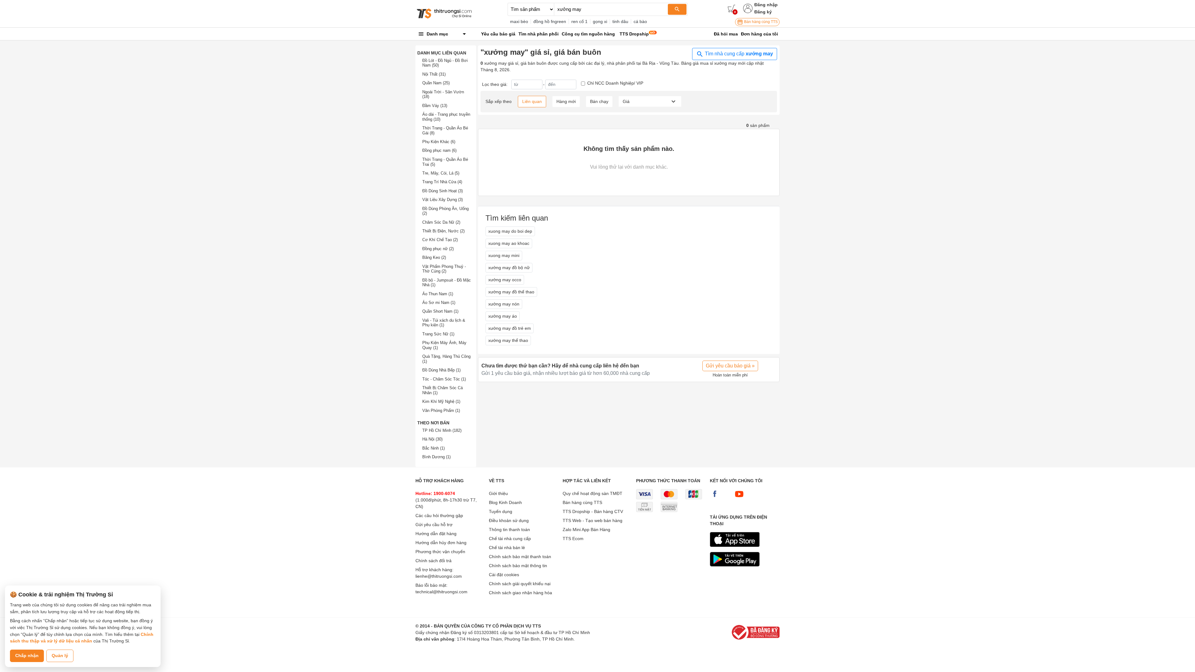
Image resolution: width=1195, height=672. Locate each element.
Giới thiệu (498, 493)
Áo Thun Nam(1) (437, 294)
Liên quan (532, 101)
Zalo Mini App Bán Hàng (586, 529)
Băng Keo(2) (434, 257)
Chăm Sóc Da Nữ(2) (441, 222)
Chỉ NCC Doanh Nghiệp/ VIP (615, 83)
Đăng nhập (766, 4)
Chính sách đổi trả (433, 560)
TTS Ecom (573, 538)
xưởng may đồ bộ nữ (509, 267)
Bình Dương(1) (436, 457)
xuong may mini (503, 255)
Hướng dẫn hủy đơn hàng (440, 542)
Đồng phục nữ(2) (438, 248)
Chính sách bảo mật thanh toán (520, 556)
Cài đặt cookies (504, 574)
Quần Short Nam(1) (440, 311)
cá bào (640, 21)
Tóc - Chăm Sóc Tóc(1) (444, 379)
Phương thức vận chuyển (440, 551)
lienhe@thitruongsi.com (438, 576)
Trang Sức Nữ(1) (438, 334)
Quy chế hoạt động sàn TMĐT (592, 493)
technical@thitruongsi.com (441, 591)
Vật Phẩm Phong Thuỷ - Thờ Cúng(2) (444, 269)
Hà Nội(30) (432, 439)
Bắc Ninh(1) (433, 448)
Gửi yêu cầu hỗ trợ (433, 524)
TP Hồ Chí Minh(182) (442, 430)
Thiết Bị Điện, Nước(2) (443, 231)
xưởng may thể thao (508, 340)
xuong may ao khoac (508, 243)
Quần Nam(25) (436, 83)
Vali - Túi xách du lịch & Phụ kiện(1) (443, 323)
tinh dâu (620, 21)
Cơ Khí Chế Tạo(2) (440, 239)
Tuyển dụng (500, 511)
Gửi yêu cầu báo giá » (730, 365)
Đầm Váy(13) (434, 105)
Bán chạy (599, 101)
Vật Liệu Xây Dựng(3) (442, 199)
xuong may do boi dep (510, 231)
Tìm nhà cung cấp (738, 53)
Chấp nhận (27, 655)
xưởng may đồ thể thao (511, 291)
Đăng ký (763, 11)
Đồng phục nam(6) (439, 150)
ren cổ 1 (579, 21)
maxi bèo (519, 21)
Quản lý (60, 655)
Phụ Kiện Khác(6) (438, 141)
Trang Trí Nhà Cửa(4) (442, 182)
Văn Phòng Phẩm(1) (441, 410)
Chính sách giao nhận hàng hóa (520, 592)
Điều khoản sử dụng (509, 520)
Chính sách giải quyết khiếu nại (520, 583)
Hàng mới (566, 101)
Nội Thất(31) (434, 74)
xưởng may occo (504, 279)
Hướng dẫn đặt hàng (436, 533)
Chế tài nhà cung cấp (510, 538)
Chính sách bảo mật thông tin (518, 565)
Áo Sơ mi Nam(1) (438, 302)
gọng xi (600, 21)
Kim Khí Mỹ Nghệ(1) (441, 401)
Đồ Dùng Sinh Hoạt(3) (442, 191)
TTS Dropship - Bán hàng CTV (593, 511)
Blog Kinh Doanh (505, 502)
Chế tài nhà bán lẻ (507, 547)
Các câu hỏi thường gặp (439, 515)
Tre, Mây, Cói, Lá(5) (440, 173)
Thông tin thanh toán (509, 529)
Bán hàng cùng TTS (760, 22)
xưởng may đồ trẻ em (509, 328)
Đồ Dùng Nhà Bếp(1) (441, 370)
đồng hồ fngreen (549, 21)
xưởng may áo (502, 316)
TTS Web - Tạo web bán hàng (592, 520)
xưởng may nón (503, 303)
